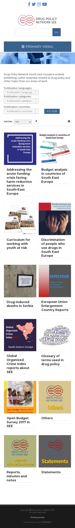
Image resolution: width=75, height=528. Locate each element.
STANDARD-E (47, 522)
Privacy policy (37, 517)
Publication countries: (17, 106)
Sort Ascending (36, 121)
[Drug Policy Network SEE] (37, 26)
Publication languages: (18, 88)
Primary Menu (39, 47)
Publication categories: (17, 96)
